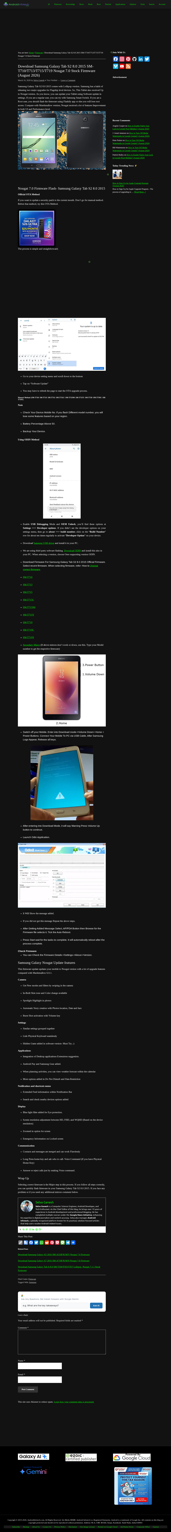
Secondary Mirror (31, 645)
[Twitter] (20, 1229)
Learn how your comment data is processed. (74, 1402)
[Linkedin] (33, 1229)
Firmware (32, 1279)
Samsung (32, 1282)
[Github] (40, 1229)
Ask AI (96, 1305)
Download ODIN (72, 550)
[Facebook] (27, 1229)
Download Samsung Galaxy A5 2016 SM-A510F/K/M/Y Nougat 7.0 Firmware (54, 1254)
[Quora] (24, 1229)
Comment (23, 1327)
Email (21, 1374)
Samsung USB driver (44, 543)
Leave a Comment (68, 80)
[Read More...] (140, 192)
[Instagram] (30, 1229)
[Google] (37, 1229)
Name (21, 1360)
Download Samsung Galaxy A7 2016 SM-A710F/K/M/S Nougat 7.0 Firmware (54, 1260)
